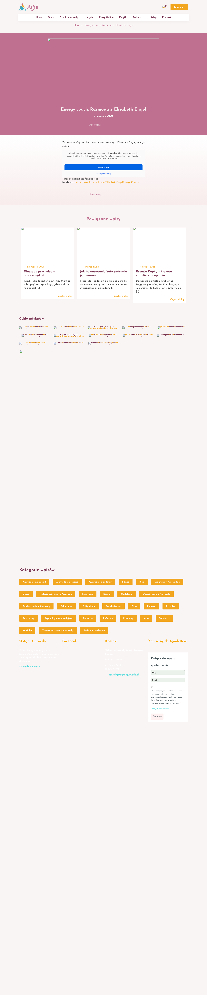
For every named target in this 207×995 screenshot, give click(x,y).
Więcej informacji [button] (103, 174)
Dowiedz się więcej (29, 667)
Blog (76, 25)
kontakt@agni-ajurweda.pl (124, 675)
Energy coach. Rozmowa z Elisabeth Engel (109, 25)
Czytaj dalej (65, 296)
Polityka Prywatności (160, 709)
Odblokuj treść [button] (103, 167)
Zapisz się (157, 716)
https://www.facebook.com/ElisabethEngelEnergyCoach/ (107, 182)
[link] (103, 456)
